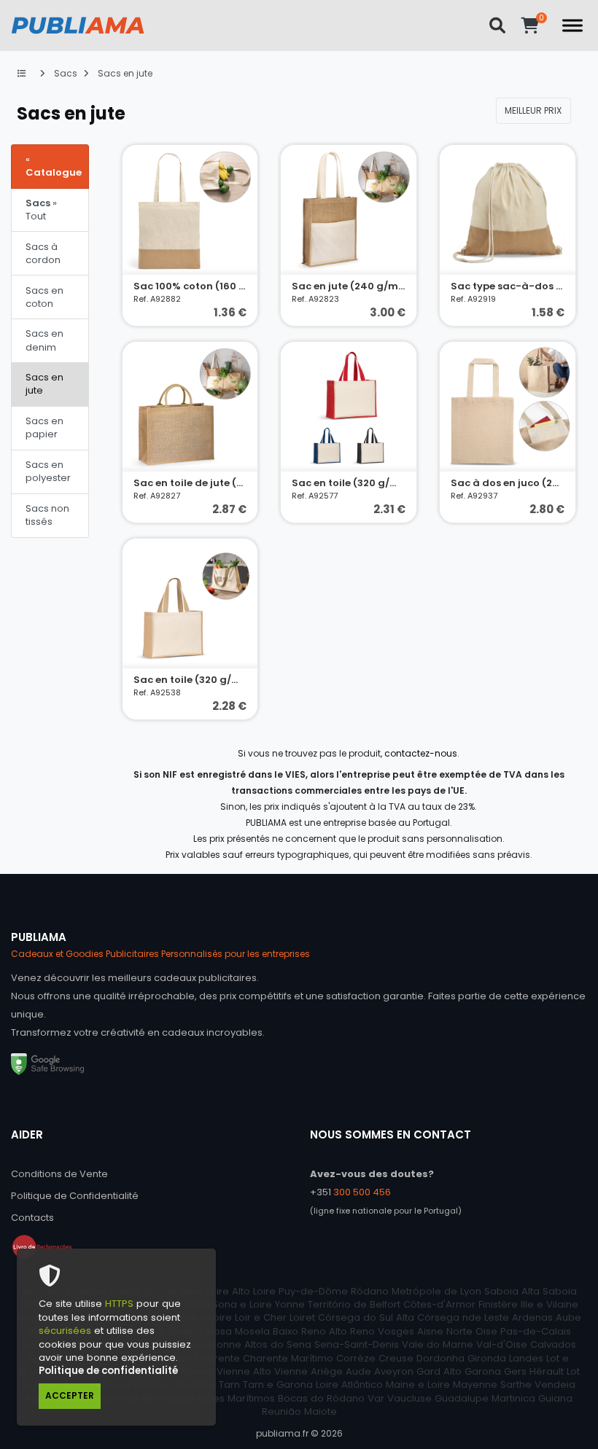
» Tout (41, 209)
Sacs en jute (124, 73)
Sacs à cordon (43, 253)
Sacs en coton (44, 297)
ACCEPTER (69, 1395)
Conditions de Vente (59, 1174)
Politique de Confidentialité (75, 1196)
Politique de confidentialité (108, 1371)
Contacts (32, 1218)
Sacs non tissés (47, 514)
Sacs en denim (44, 340)
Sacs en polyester (48, 471)
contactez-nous (420, 753)
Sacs (64, 73)
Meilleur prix (533, 110)
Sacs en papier (44, 427)
